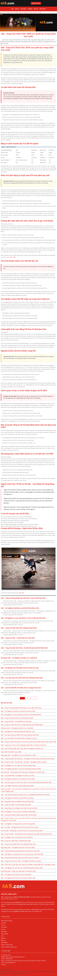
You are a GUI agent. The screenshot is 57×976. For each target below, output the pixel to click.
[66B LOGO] (7, 3)
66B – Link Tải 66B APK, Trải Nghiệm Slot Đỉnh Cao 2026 (17, 775)
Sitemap (15, 969)
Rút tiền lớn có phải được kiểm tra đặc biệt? (12, 522)
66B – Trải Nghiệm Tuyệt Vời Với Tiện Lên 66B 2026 (16, 874)
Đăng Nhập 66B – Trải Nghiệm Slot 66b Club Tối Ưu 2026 (18, 847)
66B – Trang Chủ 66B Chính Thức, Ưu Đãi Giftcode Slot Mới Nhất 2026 (24, 648)
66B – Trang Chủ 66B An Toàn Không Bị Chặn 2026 (16, 804)
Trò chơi (3, 925)
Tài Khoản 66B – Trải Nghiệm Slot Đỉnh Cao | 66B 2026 (19, 658)
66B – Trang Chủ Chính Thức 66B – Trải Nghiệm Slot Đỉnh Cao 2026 (21, 861)
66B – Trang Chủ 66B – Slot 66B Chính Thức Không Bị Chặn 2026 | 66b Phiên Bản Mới (26, 834)
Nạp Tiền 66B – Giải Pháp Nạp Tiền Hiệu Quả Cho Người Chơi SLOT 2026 (22, 772)
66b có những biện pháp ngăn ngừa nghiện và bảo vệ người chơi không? (19, 524)
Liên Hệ (3, 929)
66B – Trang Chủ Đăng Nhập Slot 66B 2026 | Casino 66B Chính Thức (23, 598)
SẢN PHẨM (4, 942)
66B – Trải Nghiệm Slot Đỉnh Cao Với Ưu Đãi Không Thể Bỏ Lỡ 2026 (21, 769)
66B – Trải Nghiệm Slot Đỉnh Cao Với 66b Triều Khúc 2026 (20, 608)
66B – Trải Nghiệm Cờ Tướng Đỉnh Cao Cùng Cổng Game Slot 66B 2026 (22, 854)
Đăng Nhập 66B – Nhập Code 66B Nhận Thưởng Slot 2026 (18, 871)
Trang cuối (34, 698)
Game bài (3, 923)
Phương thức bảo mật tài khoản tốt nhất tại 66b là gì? (15, 520)
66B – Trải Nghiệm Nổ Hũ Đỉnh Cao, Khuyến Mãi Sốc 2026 (18, 878)
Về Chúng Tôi (4, 933)
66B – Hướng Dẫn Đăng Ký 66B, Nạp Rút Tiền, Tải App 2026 (18, 815)
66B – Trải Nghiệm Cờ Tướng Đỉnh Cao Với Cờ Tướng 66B (18, 824)
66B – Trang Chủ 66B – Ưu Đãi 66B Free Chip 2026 (18, 638)
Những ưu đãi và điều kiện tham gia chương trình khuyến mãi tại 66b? (19, 526)
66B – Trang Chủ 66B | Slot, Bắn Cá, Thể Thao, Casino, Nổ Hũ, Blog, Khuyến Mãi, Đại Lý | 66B (28, 741)
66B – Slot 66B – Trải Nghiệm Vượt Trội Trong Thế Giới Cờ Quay (19, 827)
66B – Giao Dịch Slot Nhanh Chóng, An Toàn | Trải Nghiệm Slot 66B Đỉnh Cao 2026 (25, 794)
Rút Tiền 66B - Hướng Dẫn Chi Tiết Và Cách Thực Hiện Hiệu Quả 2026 (22, 830)
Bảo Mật (3, 938)
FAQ (2, 936)
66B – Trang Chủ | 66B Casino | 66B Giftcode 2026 (16, 840)
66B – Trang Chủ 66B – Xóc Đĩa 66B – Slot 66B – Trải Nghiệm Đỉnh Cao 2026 (23, 762)
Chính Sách (4, 927)
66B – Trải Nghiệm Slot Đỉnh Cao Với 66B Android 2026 (17, 785)
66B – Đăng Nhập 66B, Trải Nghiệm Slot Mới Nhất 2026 (17, 801)
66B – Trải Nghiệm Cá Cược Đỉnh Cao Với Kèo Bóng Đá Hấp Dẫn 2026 (22, 868)
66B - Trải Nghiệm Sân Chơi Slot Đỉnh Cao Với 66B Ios (17, 837)
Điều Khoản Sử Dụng (6, 920)
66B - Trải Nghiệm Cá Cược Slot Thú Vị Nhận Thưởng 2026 (18, 811)
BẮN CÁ (3, 940)
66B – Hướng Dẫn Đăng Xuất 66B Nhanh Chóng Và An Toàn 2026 (20, 851)
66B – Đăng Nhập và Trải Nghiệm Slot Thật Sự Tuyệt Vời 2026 (19, 808)
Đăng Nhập (4, 931)
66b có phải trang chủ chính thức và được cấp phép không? (16, 516)
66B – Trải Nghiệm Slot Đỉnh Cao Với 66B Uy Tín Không (17, 798)
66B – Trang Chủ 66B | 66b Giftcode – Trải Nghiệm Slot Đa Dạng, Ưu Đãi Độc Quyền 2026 (27, 758)
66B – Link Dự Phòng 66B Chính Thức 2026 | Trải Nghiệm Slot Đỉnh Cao (22, 748)
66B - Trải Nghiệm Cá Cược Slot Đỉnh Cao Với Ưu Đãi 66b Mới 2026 (23, 618)
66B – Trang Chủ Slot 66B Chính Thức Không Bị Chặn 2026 (18, 844)
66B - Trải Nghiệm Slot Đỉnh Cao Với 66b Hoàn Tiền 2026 (18, 779)
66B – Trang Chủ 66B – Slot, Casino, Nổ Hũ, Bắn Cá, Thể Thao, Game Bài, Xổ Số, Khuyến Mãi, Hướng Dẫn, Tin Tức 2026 (28, 819)
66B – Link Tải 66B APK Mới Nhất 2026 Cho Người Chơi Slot (21, 688)
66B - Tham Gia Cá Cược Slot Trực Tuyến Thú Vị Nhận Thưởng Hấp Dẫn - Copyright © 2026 (28, 864)
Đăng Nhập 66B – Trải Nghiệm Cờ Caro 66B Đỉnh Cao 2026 (18, 755)
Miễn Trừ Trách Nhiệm (7, 944)
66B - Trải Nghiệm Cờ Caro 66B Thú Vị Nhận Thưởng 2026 (18, 765)
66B (11, 257)
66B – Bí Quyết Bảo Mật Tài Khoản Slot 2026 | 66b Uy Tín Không (20, 857)
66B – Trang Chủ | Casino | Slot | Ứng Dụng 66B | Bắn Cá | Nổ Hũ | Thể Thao (23, 745)
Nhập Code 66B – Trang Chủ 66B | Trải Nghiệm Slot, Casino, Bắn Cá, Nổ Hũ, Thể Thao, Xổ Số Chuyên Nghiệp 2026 (28, 790)
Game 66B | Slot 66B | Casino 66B (11, 752)
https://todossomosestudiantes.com (15, 957)
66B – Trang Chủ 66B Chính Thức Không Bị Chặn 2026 (19, 628)
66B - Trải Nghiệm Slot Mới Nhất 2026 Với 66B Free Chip (20, 668)
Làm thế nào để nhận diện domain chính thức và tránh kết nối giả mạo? (19, 518)
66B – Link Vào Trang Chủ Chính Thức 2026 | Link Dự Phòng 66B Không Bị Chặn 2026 (26, 782)
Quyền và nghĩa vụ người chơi (9, 947)
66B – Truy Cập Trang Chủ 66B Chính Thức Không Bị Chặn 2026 (22, 678)
